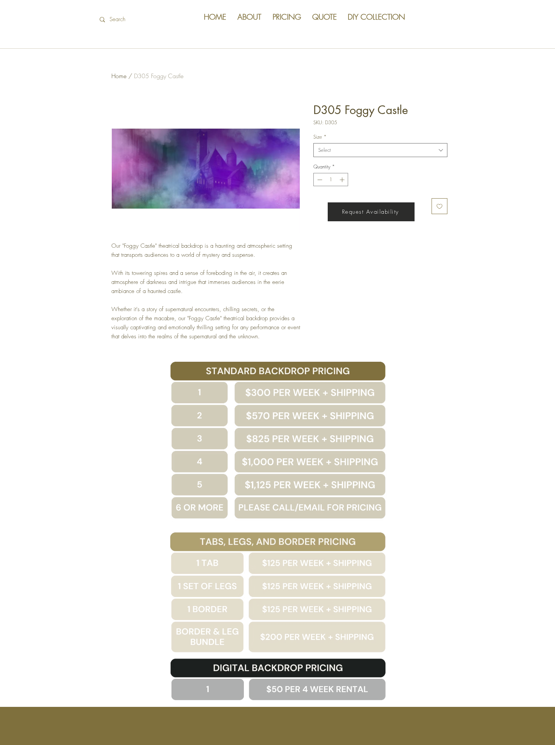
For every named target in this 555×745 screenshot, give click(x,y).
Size (320, 136)
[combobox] (380, 150)
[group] (277, 112)
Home (118, 76)
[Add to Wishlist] (439, 206)
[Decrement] (319, 179)
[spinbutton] (331, 179)
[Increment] (342, 179)
